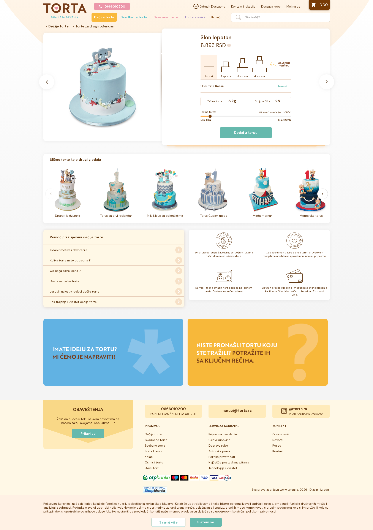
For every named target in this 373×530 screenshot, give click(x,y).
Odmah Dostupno (212, 6)
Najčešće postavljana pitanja (229, 462)
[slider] (210, 116)
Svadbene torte (134, 17)
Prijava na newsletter (223, 434)
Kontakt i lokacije (243, 6)
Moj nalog (293, 6)
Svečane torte (166, 17)
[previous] (51, 194)
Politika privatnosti (222, 457)
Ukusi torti (152, 468)
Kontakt (278, 451)
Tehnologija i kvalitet (223, 468)
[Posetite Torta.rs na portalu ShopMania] (155, 491)
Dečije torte (104, 17)
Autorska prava (219, 451)
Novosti (277, 440)
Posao (276, 445)
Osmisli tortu (154, 462)
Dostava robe (271, 6)
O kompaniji (280, 434)
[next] (322, 194)
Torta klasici (194, 17)
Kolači (216, 17)
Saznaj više (168, 522)
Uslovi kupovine (219, 440)
